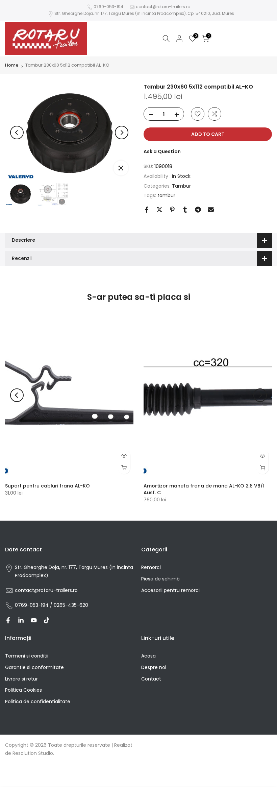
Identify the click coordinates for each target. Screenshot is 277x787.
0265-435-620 (71, 605)
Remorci (151, 567)
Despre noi (153, 667)
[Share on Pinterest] (172, 210)
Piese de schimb (160, 578)
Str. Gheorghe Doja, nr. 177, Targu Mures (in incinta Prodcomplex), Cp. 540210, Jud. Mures (144, 13)
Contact (151, 678)
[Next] (121, 132)
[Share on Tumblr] (185, 210)
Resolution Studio (32, 753)
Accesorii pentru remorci (170, 590)
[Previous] (17, 132)
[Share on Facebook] (147, 210)
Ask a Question (162, 151)
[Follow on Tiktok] (47, 620)
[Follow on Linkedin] (21, 620)
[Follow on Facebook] (8, 620)
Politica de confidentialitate (37, 701)
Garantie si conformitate (34, 667)
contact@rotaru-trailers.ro (163, 6)
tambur (166, 195)
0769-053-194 (108, 6)
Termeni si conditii (26, 655)
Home (12, 65)
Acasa (148, 655)
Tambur (181, 186)
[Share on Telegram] (198, 210)
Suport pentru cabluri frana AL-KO (47, 485)
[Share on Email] (211, 210)
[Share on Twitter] (159, 210)
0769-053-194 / (34, 605)
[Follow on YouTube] (34, 620)
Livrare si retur (21, 678)
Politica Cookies (23, 690)
